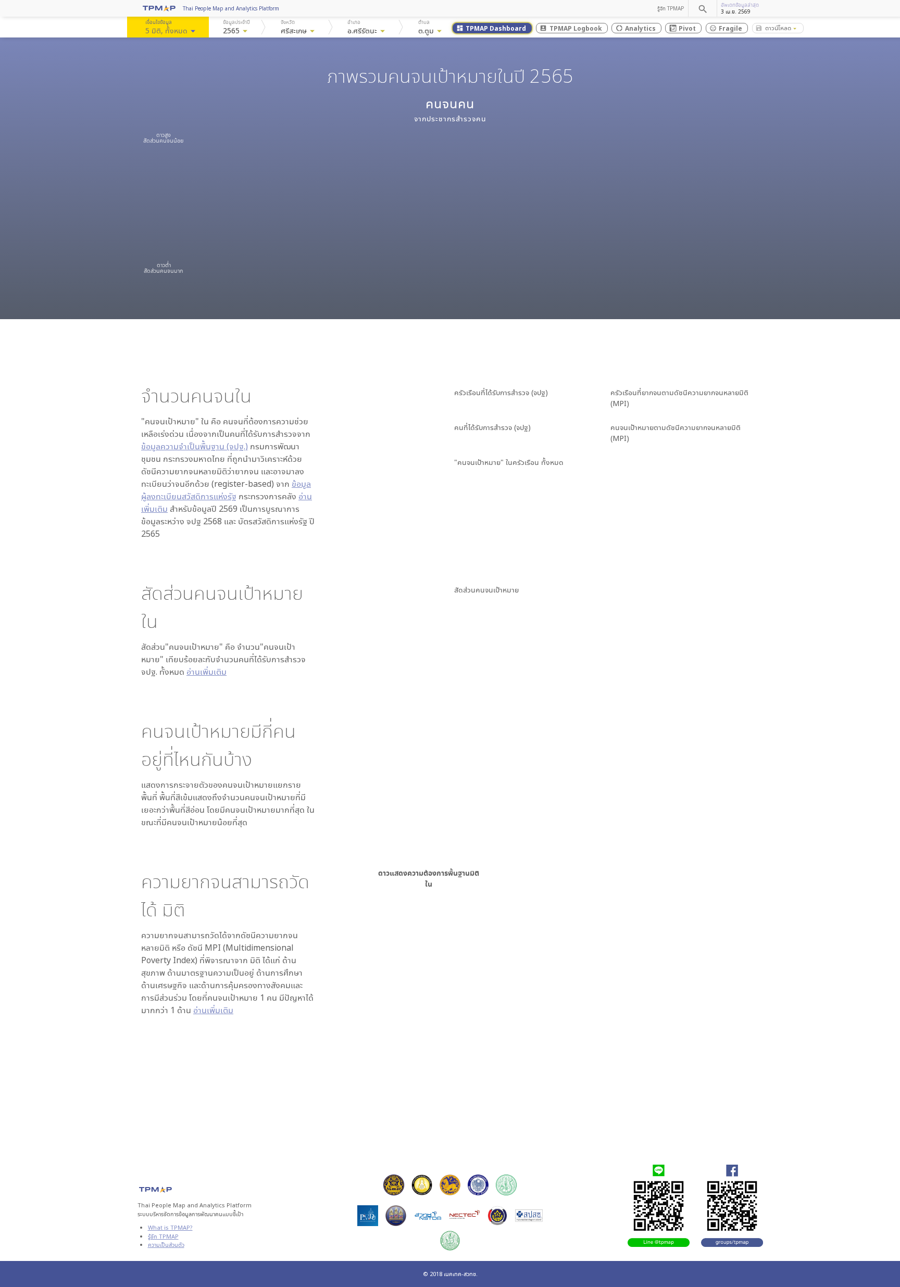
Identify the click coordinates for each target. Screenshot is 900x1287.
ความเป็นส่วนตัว (166, 1244)
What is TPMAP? (170, 1227)
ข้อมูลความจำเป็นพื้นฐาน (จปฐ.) (194, 446)
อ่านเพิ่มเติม (206, 671)
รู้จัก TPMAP (670, 8)
